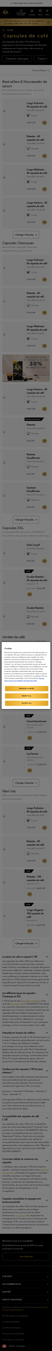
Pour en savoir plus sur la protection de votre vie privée (24, 679)
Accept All (27, 703)
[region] (26, 675)
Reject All (26, 696)
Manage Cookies (26, 689)
